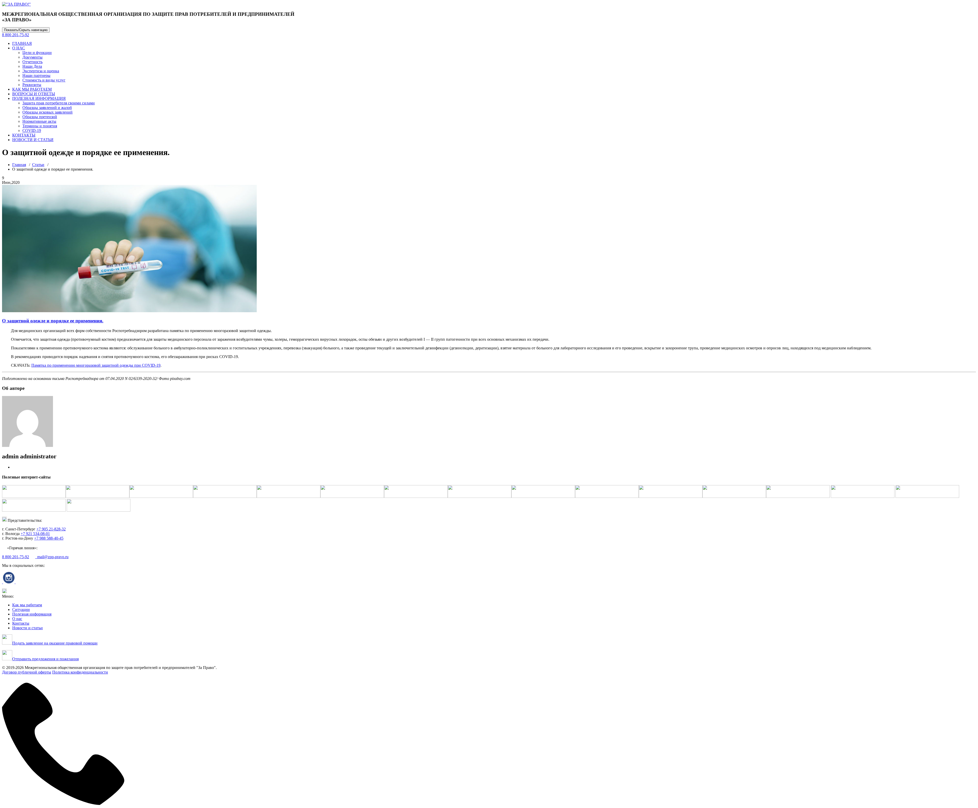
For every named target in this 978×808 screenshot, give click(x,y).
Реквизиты (31, 85)
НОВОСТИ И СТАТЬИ (32, 140)
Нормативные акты (39, 121)
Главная (19, 164)
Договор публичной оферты (26, 672)
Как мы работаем (27, 605)
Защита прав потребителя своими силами (58, 103)
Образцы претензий (39, 117)
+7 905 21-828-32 (51, 529)
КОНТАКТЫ (23, 135)
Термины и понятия (39, 126)
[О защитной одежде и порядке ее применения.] (129, 311)
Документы (32, 57)
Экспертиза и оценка (40, 71)
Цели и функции (37, 52)
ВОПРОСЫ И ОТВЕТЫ (33, 94)
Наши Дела (32, 66)
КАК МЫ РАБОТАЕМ (32, 89)
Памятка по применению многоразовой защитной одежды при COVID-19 (95, 365)
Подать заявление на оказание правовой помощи (55, 643)
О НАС (18, 48)
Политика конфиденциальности (80, 672)
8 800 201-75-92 (15, 35)
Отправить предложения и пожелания (45, 659)
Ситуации (21, 609)
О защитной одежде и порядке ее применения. (52, 320)
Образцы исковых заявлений (47, 112)
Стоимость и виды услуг (43, 80)
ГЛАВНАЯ (22, 43)
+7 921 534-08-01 (35, 533)
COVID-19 (31, 130)
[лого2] (16, 4)
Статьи (38, 164)
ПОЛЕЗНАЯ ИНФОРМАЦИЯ (39, 98)
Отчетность (32, 62)
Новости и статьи (27, 628)
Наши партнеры (36, 75)
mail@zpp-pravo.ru (52, 557)
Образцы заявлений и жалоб (47, 107)
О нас (17, 619)
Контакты (20, 623)
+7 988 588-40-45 (48, 538)
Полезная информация (31, 614)
